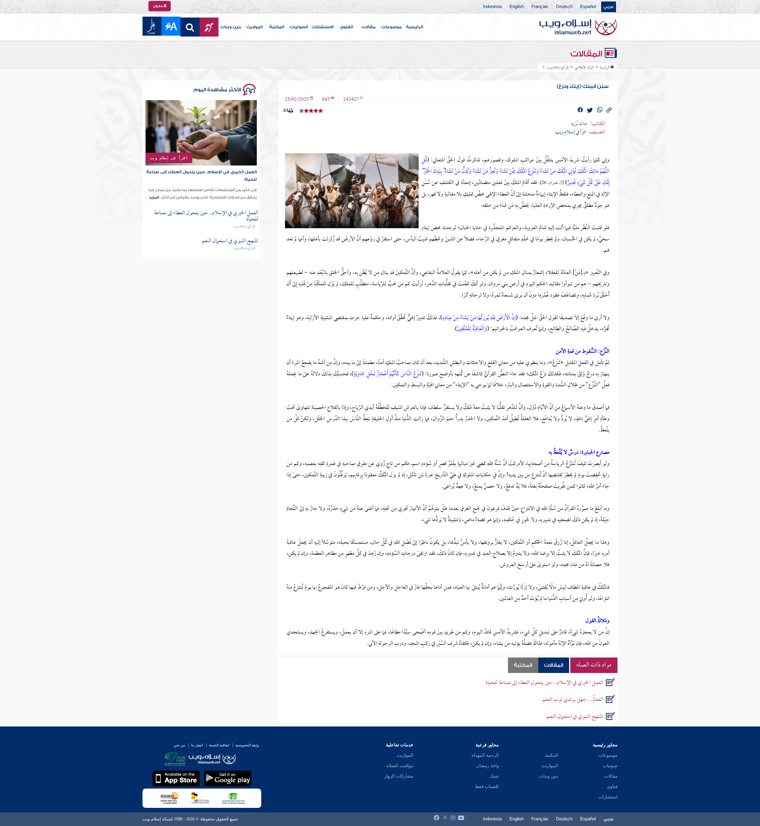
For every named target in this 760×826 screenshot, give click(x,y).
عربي (609, 6)
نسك (494, 776)
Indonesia (492, 6)
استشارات (608, 797)
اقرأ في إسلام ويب (169, 157)
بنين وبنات (230, 27)
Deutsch (564, 6)
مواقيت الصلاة (400, 765)
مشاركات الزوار (398, 776)
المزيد (154, 197)
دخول (158, 6)
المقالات (587, 54)
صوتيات (610, 765)
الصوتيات (299, 27)
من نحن (179, 745)
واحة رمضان (487, 765)
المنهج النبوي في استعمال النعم (575, 717)
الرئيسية (414, 27)
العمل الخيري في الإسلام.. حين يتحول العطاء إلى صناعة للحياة (544, 683)
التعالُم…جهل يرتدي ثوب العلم (572, 700)
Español (588, 6)
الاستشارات (322, 27)
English (516, 6)
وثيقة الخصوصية (247, 745)
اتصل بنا (197, 745)
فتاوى (612, 786)
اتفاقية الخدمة (219, 745)
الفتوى (346, 27)
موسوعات (391, 27)
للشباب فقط (487, 786)
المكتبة (276, 27)
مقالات (369, 27)
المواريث (254, 27)
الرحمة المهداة (485, 755)
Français (539, 6)
